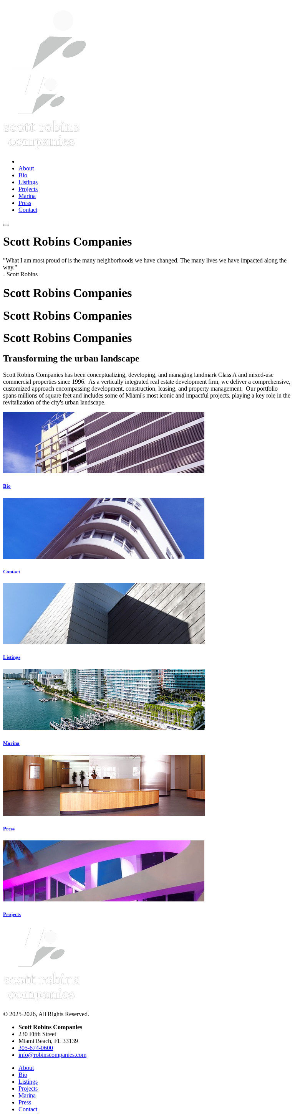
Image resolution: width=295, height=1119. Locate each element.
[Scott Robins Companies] (41, 1001)
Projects (28, 189)
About (26, 168)
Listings (28, 182)
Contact (27, 209)
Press (24, 203)
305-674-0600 (35, 1048)
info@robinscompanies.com (52, 1054)
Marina (27, 196)
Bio (22, 175)
